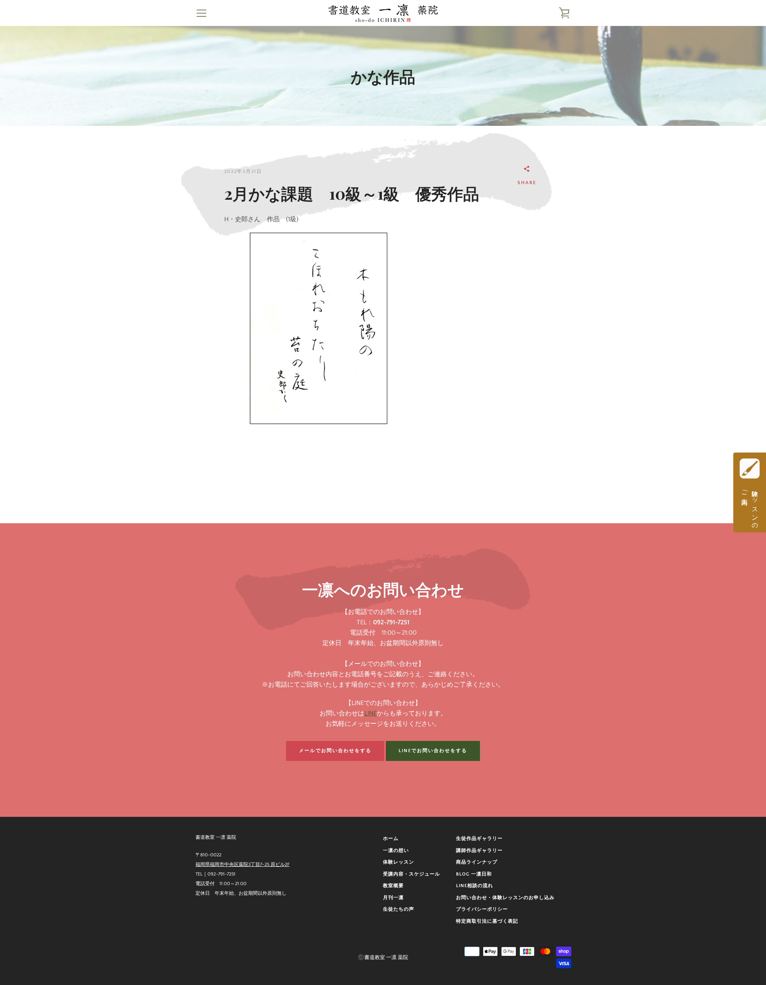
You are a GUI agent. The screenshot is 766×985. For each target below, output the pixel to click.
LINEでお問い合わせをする (433, 750)
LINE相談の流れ (474, 885)
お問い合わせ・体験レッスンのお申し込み (505, 897)
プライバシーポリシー (482, 909)
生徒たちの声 (398, 909)
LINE (370, 713)
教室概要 (393, 885)
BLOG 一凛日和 (474, 874)
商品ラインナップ (477, 862)
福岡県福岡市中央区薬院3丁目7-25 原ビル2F (242, 864)
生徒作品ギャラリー (479, 838)
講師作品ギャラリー (479, 850)
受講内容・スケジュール (411, 874)
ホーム (391, 838)
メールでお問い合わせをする (335, 750)
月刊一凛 (393, 897)
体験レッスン (398, 862)
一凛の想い (396, 850)
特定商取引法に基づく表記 (487, 921)
